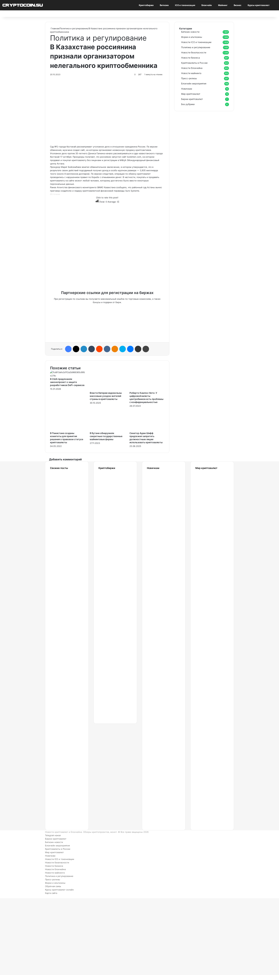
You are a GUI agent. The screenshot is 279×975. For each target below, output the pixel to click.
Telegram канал (53, 835)
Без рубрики (188, 104)
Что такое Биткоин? (157, 802)
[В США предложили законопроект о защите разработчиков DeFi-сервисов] (67, 375)
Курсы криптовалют (258, 5)
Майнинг (222, 5)
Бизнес (237, 5)
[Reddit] (99, 349)
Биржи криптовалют (192, 99)
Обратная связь (53, 886)
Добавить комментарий (65, 459)
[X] (76, 349)
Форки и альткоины (191, 37)
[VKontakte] (107, 349)
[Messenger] (130, 349)
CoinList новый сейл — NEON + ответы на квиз (204, 708)
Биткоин (164, 5)
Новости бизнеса (190, 57)
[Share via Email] (138, 349)
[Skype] (122, 349)
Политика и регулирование (74, 28)
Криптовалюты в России (194, 63)
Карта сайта (51, 893)
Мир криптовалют (190, 94)
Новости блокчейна (191, 68)
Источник (55, 194)
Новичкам (186, 88)
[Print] (146, 349)
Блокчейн (207, 5)
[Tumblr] (91, 349)
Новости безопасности (193, 52)
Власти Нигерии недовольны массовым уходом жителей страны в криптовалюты (106, 395)
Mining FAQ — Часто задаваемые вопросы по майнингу (159, 739)
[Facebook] (68, 349)
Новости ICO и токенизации (196, 42)
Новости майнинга (191, 73)
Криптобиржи (146, 5)
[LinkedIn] (84, 349)
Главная (54, 28)
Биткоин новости (190, 32)
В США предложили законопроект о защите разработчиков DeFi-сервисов (67, 382)
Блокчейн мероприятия (193, 83)
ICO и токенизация (185, 5)
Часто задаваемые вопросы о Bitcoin (159, 771)
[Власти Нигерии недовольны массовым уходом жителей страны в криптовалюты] (107, 389)
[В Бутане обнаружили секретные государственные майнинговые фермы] (107, 430)
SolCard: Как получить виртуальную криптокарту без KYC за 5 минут (208, 494)
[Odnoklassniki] (115, 349)
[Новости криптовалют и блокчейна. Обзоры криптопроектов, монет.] (22, 5)
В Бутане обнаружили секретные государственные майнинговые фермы (106, 436)
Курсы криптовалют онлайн (59, 889)
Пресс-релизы (189, 78)
